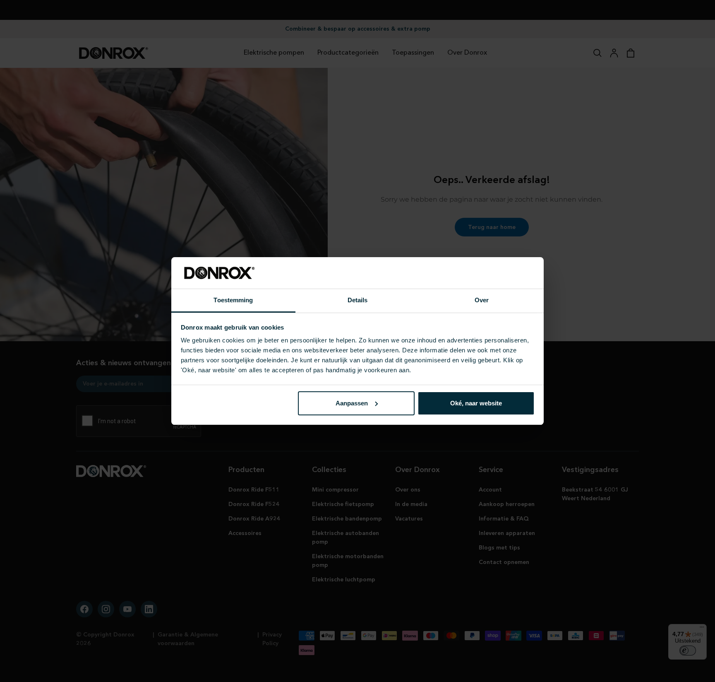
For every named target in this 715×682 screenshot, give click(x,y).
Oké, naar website (476, 403)
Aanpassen (352, 403)
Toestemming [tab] (233, 300)
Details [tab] (358, 300)
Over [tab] (482, 300)
